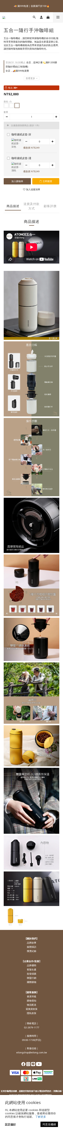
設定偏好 (10, 1124)
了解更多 (40, 1116)
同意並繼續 (49, 1124)
